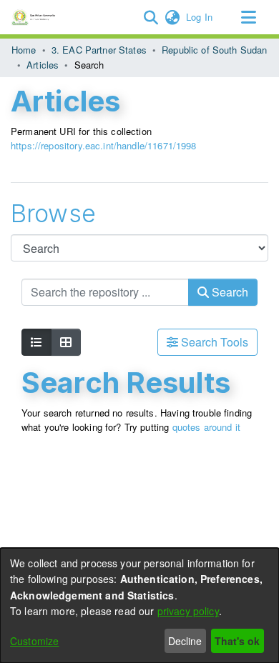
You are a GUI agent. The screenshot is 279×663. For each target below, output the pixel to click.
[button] (151, 17)
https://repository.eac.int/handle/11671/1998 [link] (104, 145)
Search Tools (213, 342)
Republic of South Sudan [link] (214, 49)
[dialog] (139, 605)
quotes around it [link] (206, 427)
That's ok (237, 641)
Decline (185, 641)
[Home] (35, 17)
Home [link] (23, 49)
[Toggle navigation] (248, 17)
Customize (34, 641)
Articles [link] (42, 64)
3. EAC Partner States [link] (99, 49)
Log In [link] (200, 17)
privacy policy (188, 611)
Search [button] (228, 292)
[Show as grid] (66, 342)
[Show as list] (36, 342)
